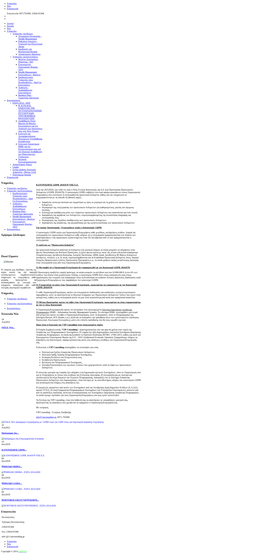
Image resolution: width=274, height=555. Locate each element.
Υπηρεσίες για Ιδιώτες (17, 299)
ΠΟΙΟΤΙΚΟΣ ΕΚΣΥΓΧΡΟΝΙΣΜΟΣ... (20, 500)
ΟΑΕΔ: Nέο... (8, 327)
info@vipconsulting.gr (46, 417)
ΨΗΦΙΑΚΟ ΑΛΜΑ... (12, 483)
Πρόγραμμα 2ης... (10, 433)
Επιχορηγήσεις (13, 308)
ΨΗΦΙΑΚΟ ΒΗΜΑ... (12, 466)
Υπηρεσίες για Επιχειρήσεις (19, 303)
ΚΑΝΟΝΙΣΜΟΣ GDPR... (14, 450)
